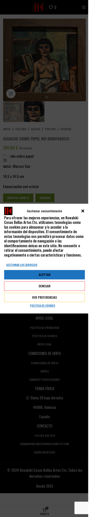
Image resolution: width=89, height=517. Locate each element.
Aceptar (45, 274)
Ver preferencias (44, 297)
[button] (83, 211)
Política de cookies (42, 305)
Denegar (45, 286)
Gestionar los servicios (21, 265)
